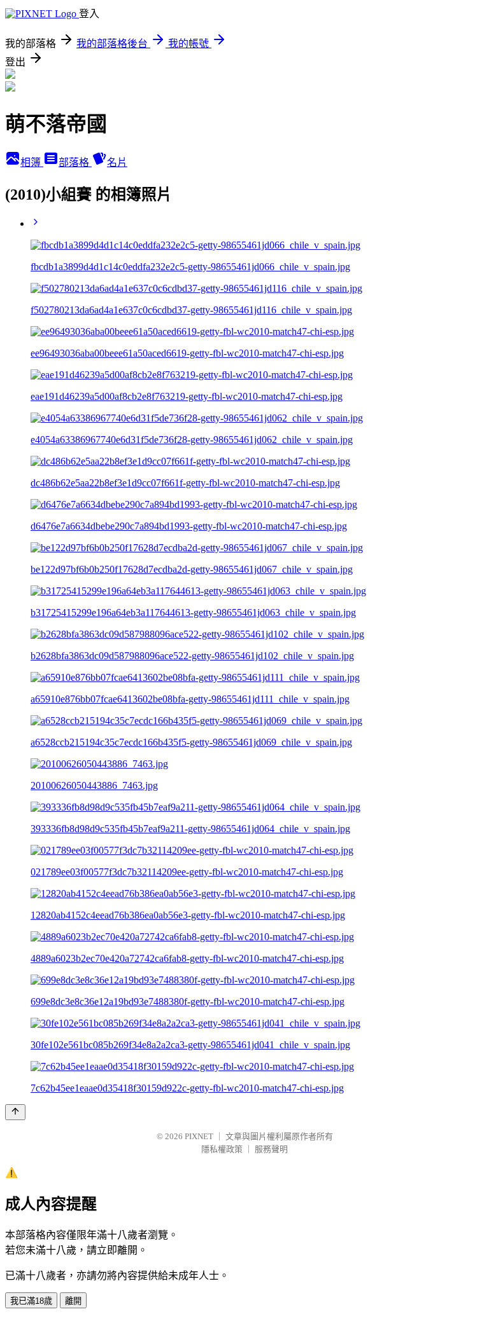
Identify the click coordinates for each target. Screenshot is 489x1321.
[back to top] (15, 1112)
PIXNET (199, 1136)
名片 (117, 162)
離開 (73, 1301)
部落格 (75, 162)
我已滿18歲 (31, 1301)
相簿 (31, 162)
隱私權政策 (222, 1149)
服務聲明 (271, 1149)
